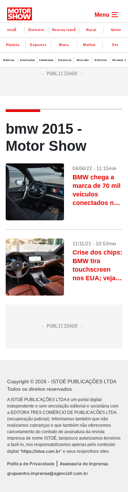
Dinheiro (36, 30)
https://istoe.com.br (40, 451)
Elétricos (101, 60)
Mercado (83, 60)
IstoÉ (12, 30)
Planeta (12, 45)
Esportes (38, 45)
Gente (116, 30)
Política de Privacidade (30, 463)
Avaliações (27, 60)
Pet (115, 45)
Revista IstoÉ (64, 30)
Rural (91, 30)
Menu (64, 45)
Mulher (89, 45)
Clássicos (64, 60)
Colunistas (46, 60)
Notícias (9, 60)
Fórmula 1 (119, 60)
